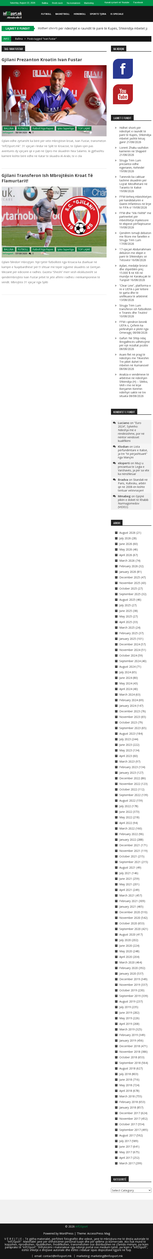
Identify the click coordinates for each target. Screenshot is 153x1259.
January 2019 (127, 1040)
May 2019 (125, 1018)
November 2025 (129, 583)
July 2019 (125, 1007)
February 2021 (128, 901)
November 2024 (129, 650)
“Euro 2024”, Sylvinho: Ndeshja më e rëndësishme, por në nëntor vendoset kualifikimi (131, 432)
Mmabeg (124, 496)
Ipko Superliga (66, 128)
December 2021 (129, 845)
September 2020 (130, 929)
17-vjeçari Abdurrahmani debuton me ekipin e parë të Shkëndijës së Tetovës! (135, 254)
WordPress (66, 1233)
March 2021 (127, 895)
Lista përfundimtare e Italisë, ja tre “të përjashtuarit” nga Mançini (133, 452)
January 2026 (127, 572)
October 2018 (128, 1057)
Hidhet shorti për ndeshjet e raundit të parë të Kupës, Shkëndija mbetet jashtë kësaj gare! (135, 135)
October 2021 (128, 856)
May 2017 (125, 1152)
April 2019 (125, 1024)
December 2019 (129, 979)
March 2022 (127, 828)
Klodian (123, 446)
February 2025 (128, 633)
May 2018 (125, 1085)
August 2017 (127, 1135)
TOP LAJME (84, 128)
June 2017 (125, 1146)
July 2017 (125, 1141)
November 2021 (129, 851)
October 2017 (128, 1124)
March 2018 (127, 1096)
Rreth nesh (57, 3)
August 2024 (127, 666)
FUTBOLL (46, 13)
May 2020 (125, 951)
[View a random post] (147, 45)
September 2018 (130, 1063)
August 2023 (127, 733)
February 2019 (128, 1035)
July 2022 (125, 806)
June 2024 (125, 678)
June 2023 (125, 745)
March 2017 (127, 1163)
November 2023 (129, 717)
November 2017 (129, 1118)
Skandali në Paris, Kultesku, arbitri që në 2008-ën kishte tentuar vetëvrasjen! (133, 485)
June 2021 (125, 879)
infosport (8, 132)
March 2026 (127, 560)
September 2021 (130, 862)
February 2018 (128, 1102)
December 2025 (129, 577)
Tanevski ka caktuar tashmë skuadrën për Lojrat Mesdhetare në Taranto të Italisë (133, 182)
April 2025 (125, 622)
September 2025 (130, 594)
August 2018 (127, 1068)
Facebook (138, 2)
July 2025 (125, 605)
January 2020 (127, 973)
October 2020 (128, 923)
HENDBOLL (80, 13)
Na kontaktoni (73, 3)
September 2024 (130, 661)
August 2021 (127, 867)
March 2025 (127, 627)
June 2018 (125, 1079)
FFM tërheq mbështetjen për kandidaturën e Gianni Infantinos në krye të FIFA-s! (135, 202)
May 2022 (125, 817)
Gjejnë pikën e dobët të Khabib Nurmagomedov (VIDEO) (133, 501)
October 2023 (128, 722)
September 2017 (130, 1130)
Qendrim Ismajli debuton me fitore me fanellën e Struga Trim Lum (135, 236)
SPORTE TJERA (98, 13)
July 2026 (125, 538)
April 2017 (125, 1158)
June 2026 (125, 544)
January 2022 (127, 839)
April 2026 (125, 555)
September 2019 (130, 996)
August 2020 (127, 934)
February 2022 (128, 834)
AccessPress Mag (98, 1233)
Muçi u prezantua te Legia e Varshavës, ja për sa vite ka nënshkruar (133, 468)
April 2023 (125, 756)
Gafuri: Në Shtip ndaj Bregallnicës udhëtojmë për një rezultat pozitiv (134, 341)
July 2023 (125, 739)
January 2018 (127, 1107)
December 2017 (129, 1113)
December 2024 (129, 644)
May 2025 (125, 616)
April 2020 (125, 957)
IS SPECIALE (116, 13)
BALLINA (9, 128)
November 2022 (129, 784)
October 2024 (128, 655)
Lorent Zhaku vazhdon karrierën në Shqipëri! (133, 149)
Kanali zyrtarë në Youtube (117, 2)
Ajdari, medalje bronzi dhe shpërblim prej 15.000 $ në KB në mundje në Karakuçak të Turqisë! (135, 273)
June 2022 (125, 812)
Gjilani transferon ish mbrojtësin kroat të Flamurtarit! (47, 178)
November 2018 (129, 1052)
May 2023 (125, 750)
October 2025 (128, 588)
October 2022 (128, 789)
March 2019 (127, 1029)
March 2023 (127, 761)
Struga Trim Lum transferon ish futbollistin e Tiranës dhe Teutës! (135, 309)
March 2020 (127, 962)
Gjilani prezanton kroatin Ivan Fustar (42, 59)
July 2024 (125, 672)
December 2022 (129, 778)
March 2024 (127, 694)
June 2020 (125, 945)
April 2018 (125, 1091)
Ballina (45, 3)
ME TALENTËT (49, 29)
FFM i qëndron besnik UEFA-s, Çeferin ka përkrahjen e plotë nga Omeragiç (133, 327)
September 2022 (130, 795)
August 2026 (127, 533)
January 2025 (127, 639)
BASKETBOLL (62, 13)
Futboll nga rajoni (43, 128)
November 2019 (129, 985)
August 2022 (127, 800)
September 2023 (130, 728)
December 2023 (129, 711)
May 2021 (125, 884)
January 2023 (127, 772)
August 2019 (127, 1001)
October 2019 (128, 990)
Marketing (89, 3)
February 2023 (128, 767)
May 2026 (125, 549)
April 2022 (125, 823)
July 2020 (125, 940)
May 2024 (125, 683)
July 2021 (125, 873)
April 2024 (125, 689)
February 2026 (128, 566)
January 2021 (127, 906)
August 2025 (127, 599)
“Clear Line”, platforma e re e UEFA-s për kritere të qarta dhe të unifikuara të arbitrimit (135, 291)
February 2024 (128, 700)
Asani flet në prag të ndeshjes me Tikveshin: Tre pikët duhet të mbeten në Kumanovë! (134, 360)
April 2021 (125, 890)
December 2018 (129, 1046)
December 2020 (129, 912)
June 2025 (125, 611)
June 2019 (125, 1012)
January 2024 (127, 706)
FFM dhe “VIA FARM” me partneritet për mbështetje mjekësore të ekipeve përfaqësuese (135, 218)
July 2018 (125, 1074)
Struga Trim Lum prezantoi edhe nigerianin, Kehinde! (131, 163)
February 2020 (128, 968)
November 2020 (129, 918)
